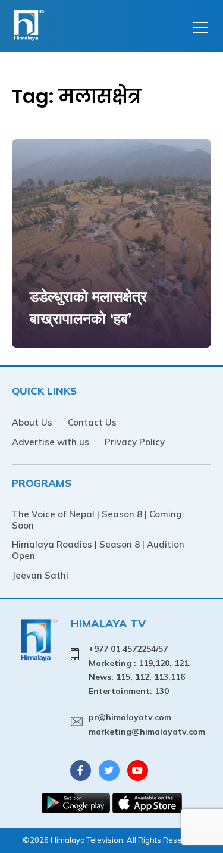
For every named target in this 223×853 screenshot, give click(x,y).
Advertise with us (50, 442)
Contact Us (92, 422)
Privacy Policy (135, 442)
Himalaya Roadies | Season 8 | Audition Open (98, 550)
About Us (32, 422)
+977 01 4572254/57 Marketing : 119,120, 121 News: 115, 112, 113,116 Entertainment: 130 (139, 669)
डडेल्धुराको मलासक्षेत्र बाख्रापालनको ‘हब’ (88, 307)
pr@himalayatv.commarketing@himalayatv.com (147, 724)
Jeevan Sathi (40, 575)
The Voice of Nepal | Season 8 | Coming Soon (97, 519)
